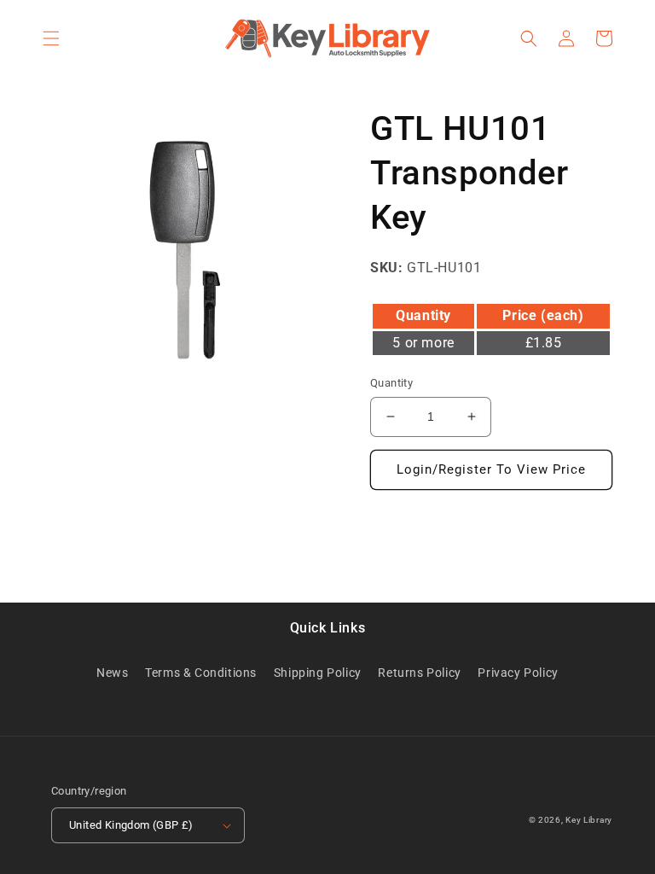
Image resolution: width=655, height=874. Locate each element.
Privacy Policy (518, 672)
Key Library (588, 819)
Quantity (391, 382)
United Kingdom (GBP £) (131, 825)
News (112, 672)
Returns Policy (419, 672)
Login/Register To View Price (491, 469)
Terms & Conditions (201, 672)
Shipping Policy (318, 672)
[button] (51, 38)
